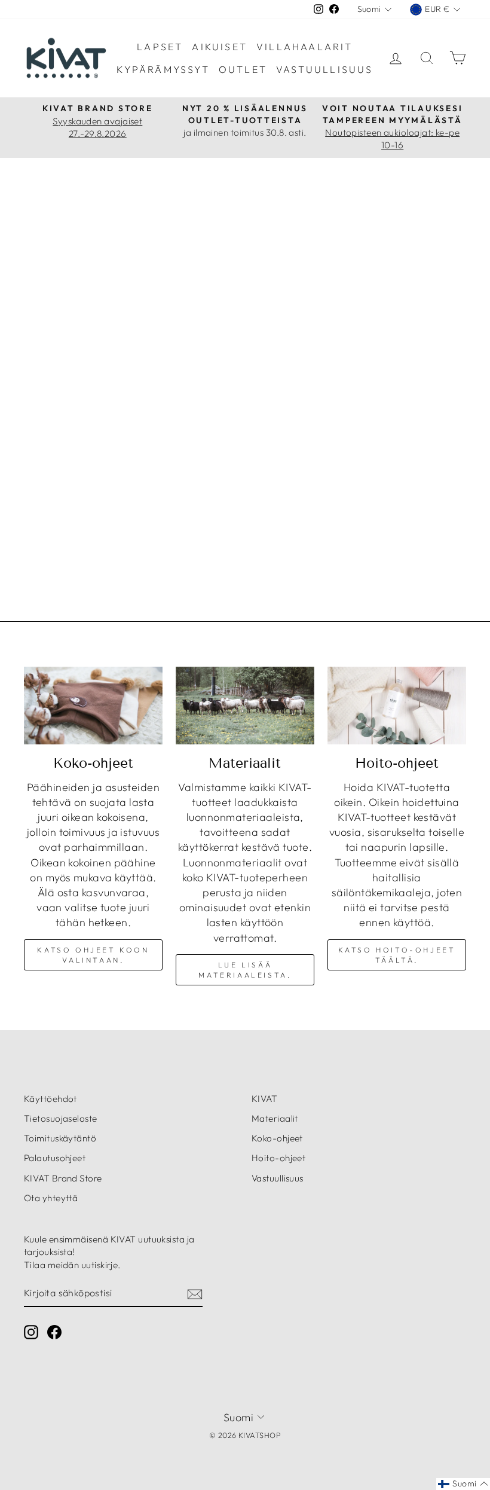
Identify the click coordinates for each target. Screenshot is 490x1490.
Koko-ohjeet (277, 1138)
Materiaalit (275, 1118)
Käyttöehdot (50, 1098)
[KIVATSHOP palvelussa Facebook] (54, 1332)
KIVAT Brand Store (63, 1178)
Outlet (243, 69)
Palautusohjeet (54, 1158)
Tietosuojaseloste (60, 1118)
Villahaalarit (304, 47)
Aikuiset (219, 47)
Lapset (160, 47)
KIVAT (264, 1098)
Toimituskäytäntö (60, 1138)
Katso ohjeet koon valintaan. (93, 954)
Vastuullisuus (324, 69)
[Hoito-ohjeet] (396, 705)
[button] (463, 1484)
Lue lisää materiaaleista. (244, 969)
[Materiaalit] (245, 705)
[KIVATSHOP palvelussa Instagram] (31, 1332)
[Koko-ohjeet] (93, 705)
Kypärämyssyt (163, 69)
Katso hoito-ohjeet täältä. (397, 954)
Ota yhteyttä (51, 1198)
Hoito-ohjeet (278, 1158)
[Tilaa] (195, 1294)
